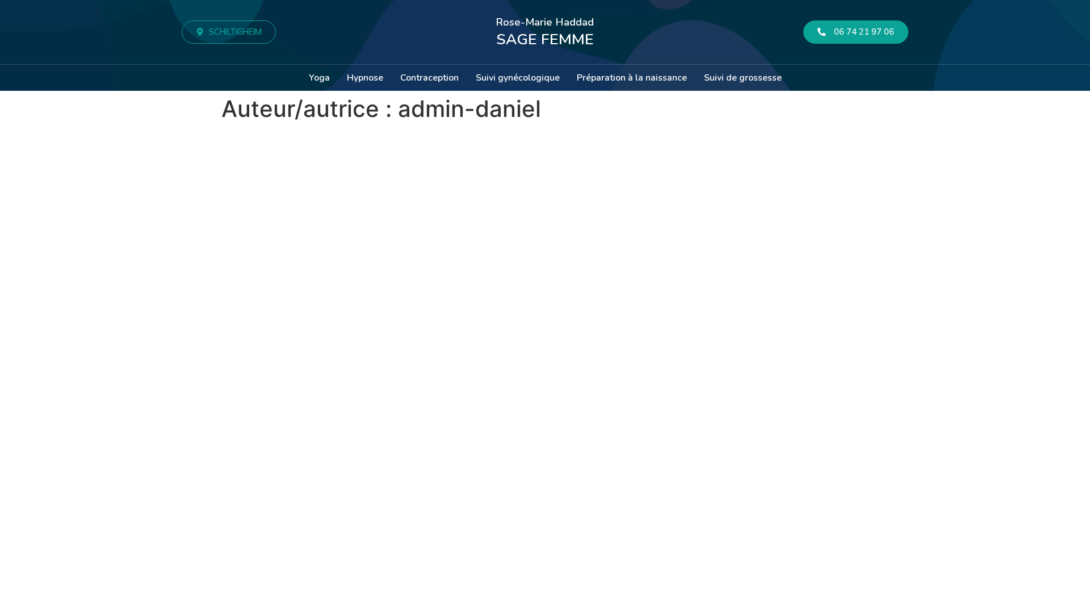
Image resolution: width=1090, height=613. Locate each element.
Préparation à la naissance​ (632, 78)
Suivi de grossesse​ (743, 78)
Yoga (319, 78)
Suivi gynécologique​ (518, 78)
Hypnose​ (365, 78)
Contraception (429, 78)
